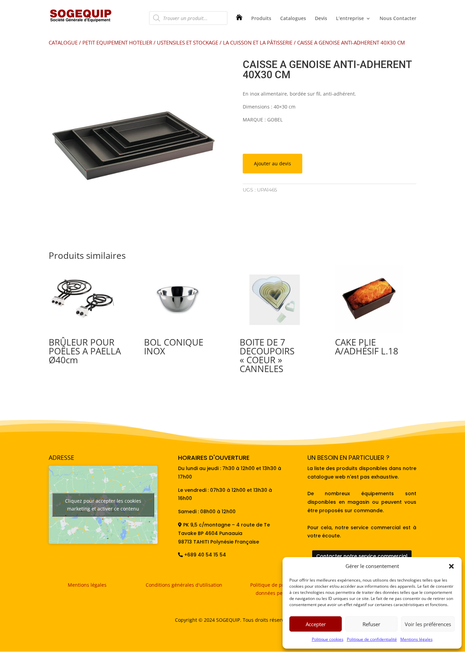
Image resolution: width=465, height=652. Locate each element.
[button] (451, 566)
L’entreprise (350, 18)
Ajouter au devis (272, 163)
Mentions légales (416, 639)
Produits (261, 18)
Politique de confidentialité (372, 639)
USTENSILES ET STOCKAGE (187, 42)
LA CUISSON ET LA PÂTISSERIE (257, 42)
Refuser (371, 624)
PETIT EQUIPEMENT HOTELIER (117, 42)
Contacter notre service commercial (361, 556)
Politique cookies (327, 639)
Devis (321, 18)
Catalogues (293, 18)
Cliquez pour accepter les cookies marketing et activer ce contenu (103, 505)
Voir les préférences (428, 624)
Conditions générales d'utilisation (184, 585)
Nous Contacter (398, 18)
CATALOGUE (63, 42)
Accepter (316, 624)
